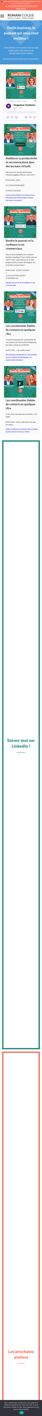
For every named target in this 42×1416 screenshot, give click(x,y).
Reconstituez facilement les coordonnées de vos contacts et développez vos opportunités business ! (21, 357)
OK (21, 1413)
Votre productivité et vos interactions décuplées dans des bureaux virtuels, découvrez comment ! (20, 197)
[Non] (39, 1408)
